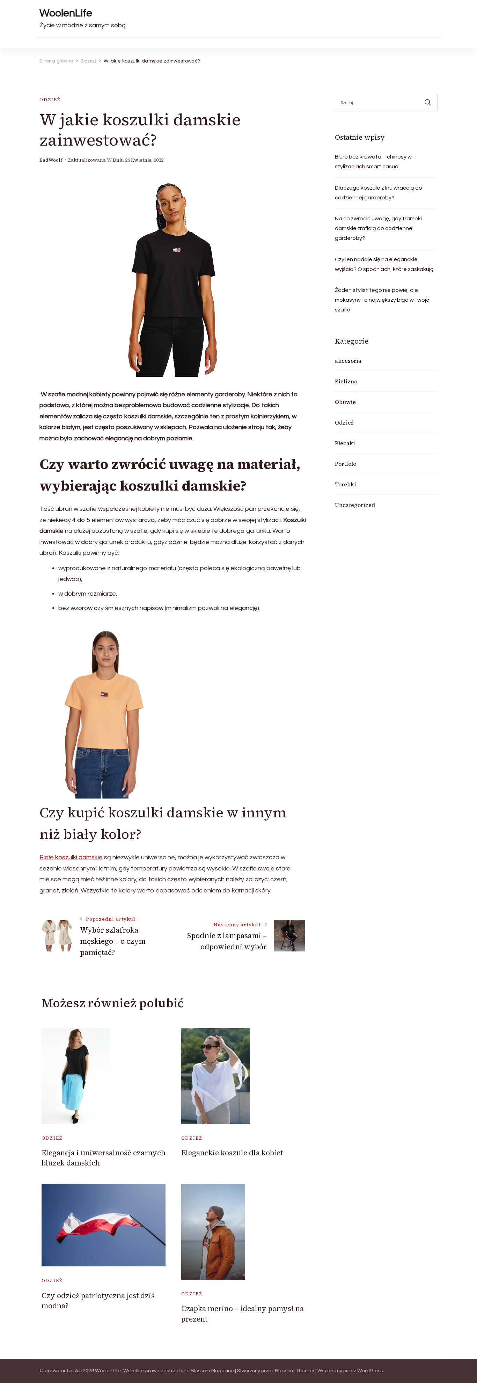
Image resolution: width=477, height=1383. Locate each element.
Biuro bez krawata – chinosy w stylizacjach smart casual (373, 161)
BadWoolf (50, 160)
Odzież (50, 100)
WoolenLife (65, 13)
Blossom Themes (295, 1370)
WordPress (370, 1370)
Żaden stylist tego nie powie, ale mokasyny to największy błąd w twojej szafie (383, 299)
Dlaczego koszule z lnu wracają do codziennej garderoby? (378, 192)
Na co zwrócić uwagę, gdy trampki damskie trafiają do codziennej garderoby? (378, 228)
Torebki (345, 484)
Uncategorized (355, 505)
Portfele (345, 464)
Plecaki (345, 443)
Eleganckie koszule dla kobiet (232, 1153)
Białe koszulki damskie (71, 857)
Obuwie (345, 402)
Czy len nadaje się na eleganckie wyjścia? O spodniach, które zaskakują (384, 264)
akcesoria (348, 361)
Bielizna (346, 381)
